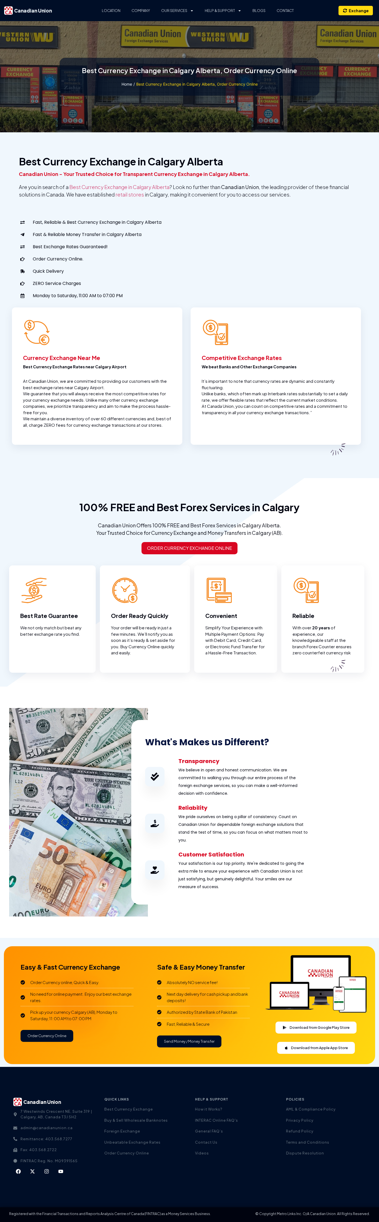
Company (141, 10)
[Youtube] (61, 1171)
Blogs (259, 10)
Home (127, 84)
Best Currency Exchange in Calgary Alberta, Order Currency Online (189, 70)
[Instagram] (47, 1171)
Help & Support (220, 10)
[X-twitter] (32, 1171)
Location (111, 10)
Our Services (174, 10)
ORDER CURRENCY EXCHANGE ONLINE (189, 548)
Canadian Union (33, 11)
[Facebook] (18, 1171)
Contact (285, 10)
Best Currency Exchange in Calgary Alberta (119, 187)
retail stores (129, 194)
